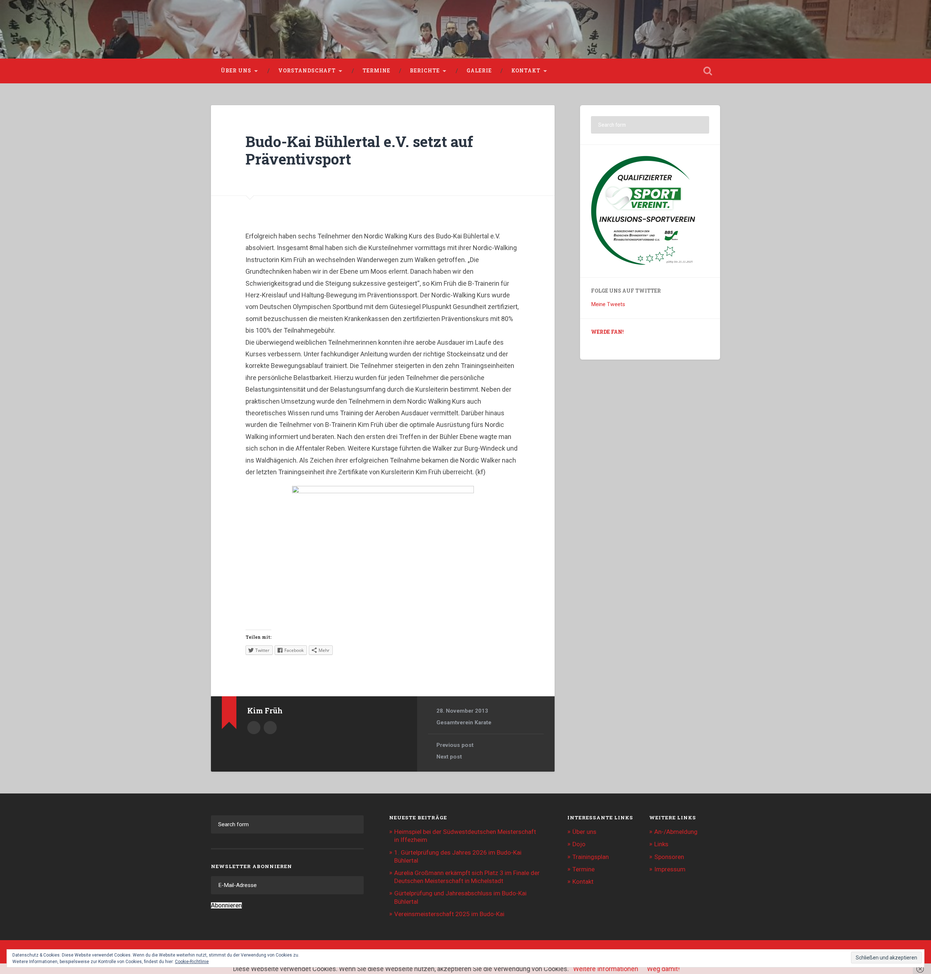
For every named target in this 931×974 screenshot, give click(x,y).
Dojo (579, 844)
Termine (376, 70)
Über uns (236, 70)
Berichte (425, 70)
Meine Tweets (608, 304)
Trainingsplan (590, 856)
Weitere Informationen (605, 969)
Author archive (253, 727)
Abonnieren (226, 905)
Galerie (479, 70)
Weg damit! (663, 969)
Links (661, 844)
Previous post (455, 745)
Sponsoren (669, 856)
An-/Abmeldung (676, 831)
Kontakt (525, 70)
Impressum (670, 869)
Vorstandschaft (307, 70)
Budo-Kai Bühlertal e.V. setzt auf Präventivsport (359, 150)
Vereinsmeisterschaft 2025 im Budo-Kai (449, 914)
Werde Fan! (607, 332)
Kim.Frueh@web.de (270, 727)
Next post (449, 756)
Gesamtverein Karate (463, 722)
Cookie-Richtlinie (192, 961)
